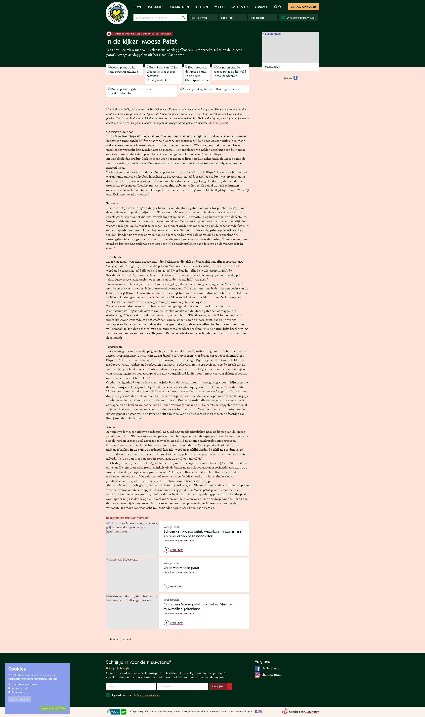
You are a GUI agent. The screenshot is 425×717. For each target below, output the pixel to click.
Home (137, 7)
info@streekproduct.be (141, 711)
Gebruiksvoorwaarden (168, 711)
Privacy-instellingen (241, 711)
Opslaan (183, 17)
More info (51, 678)
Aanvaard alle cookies (52, 708)
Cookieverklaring (218, 711)
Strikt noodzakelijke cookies (24, 684)
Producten (156, 7)
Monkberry (312, 711)
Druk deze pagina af (120, 639)
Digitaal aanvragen (303, 6)
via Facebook (267, 668)
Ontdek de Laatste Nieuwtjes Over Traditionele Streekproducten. (143, 34)
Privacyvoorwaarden (148, 695)
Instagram (260, 711)
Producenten (179, 7)
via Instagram (268, 674)
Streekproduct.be (117, 13)
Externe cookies (19, 692)
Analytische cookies (20, 688)
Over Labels (240, 7)
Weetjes (219, 7)
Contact (261, 7)
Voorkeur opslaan (19, 699)
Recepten (201, 7)
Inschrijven (217, 686)
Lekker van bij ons (123, 712)
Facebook (256, 711)
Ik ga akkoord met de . (136, 695)
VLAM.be (113, 712)
